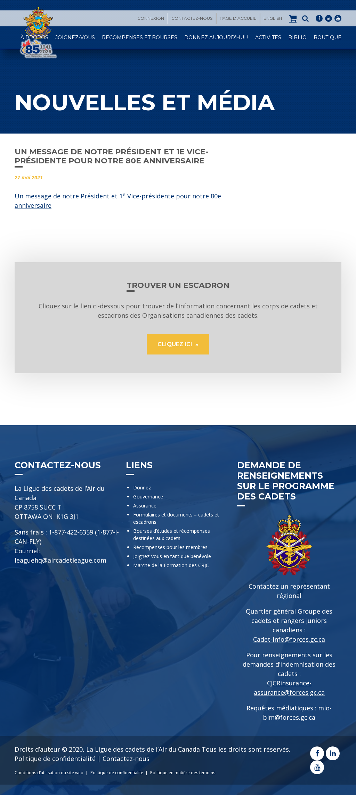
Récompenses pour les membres (170, 547)
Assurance (144, 505)
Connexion (150, 18)
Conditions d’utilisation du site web (49, 773)
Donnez (142, 487)
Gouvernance (148, 496)
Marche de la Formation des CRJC (171, 565)
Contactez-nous (191, 18)
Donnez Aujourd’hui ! (216, 37)
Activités (268, 37)
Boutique (327, 37)
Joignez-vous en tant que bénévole (172, 556)
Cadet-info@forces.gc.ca (289, 639)
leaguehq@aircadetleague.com (60, 560)
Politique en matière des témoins (182, 773)
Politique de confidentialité (55, 758)
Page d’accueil (238, 18)
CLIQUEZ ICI (175, 344)
